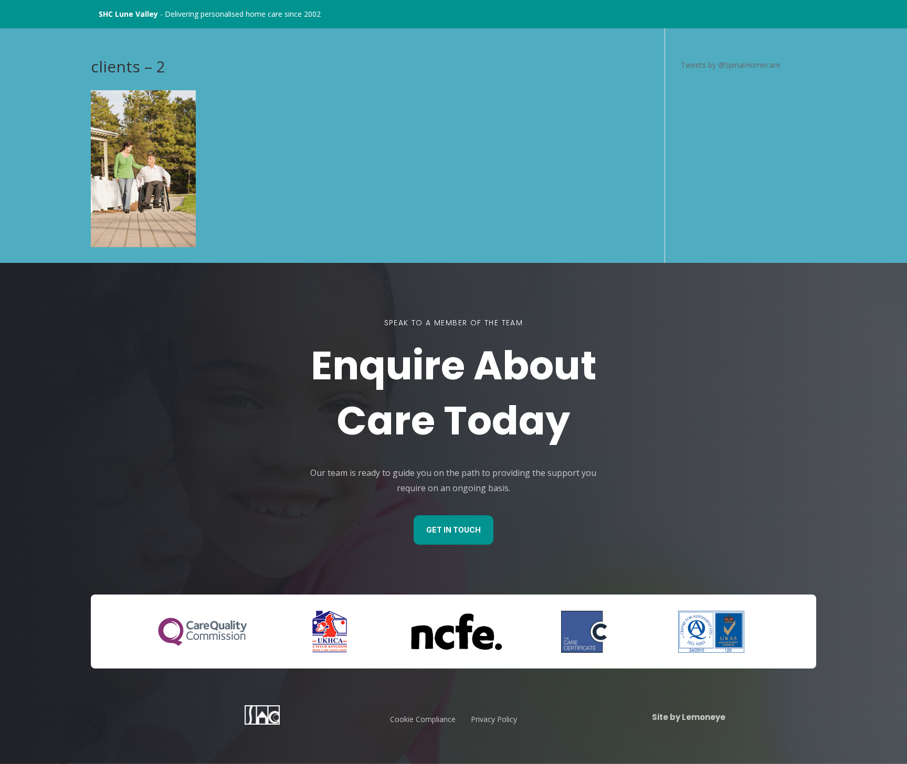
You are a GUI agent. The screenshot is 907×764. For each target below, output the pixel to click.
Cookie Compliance (423, 719)
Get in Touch (453, 529)
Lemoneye (702, 717)
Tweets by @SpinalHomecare (731, 65)
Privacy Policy (494, 719)
